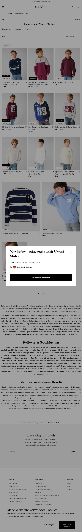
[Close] (71, 253)
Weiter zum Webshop (41, 278)
